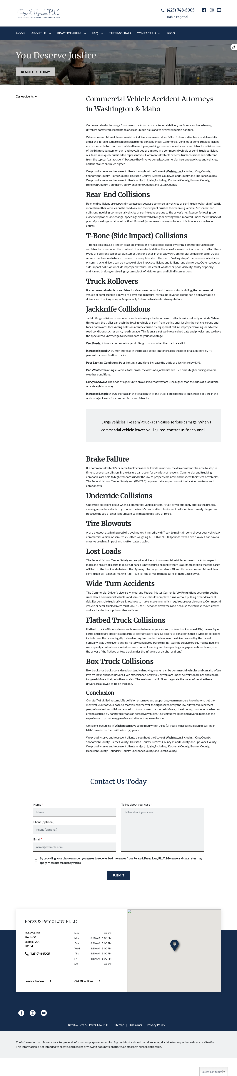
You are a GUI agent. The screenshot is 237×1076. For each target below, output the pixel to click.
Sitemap (119, 1025)
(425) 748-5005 (39, 953)
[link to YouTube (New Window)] (219, 13)
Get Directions (83, 981)
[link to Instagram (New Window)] (211, 13)
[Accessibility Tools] (234, 47)
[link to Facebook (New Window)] (204, 13)
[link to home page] (39, 13)
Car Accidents (25, 96)
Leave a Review (34, 981)
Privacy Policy (156, 1025)
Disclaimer (135, 1025)
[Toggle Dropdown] (50, 33)
